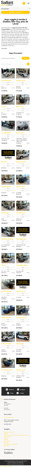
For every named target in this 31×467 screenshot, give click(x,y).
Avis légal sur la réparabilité (10, 444)
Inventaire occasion (15, 12)
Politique (6, 442)
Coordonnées (5, 9)
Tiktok (11, 393)
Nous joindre (7, 441)
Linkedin (21, 393)
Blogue (5, 433)
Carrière (6, 439)
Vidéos (5, 438)
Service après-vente (9, 417)
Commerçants (7, 436)
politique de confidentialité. (18, 462)
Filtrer (25, 58)
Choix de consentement (5, 466)
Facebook (11, 389)
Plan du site (7, 445)
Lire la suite (4, 48)
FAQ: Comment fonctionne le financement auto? (16, 435)
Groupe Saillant (20, 464)
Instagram (22, 389)
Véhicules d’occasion (9, 432)
